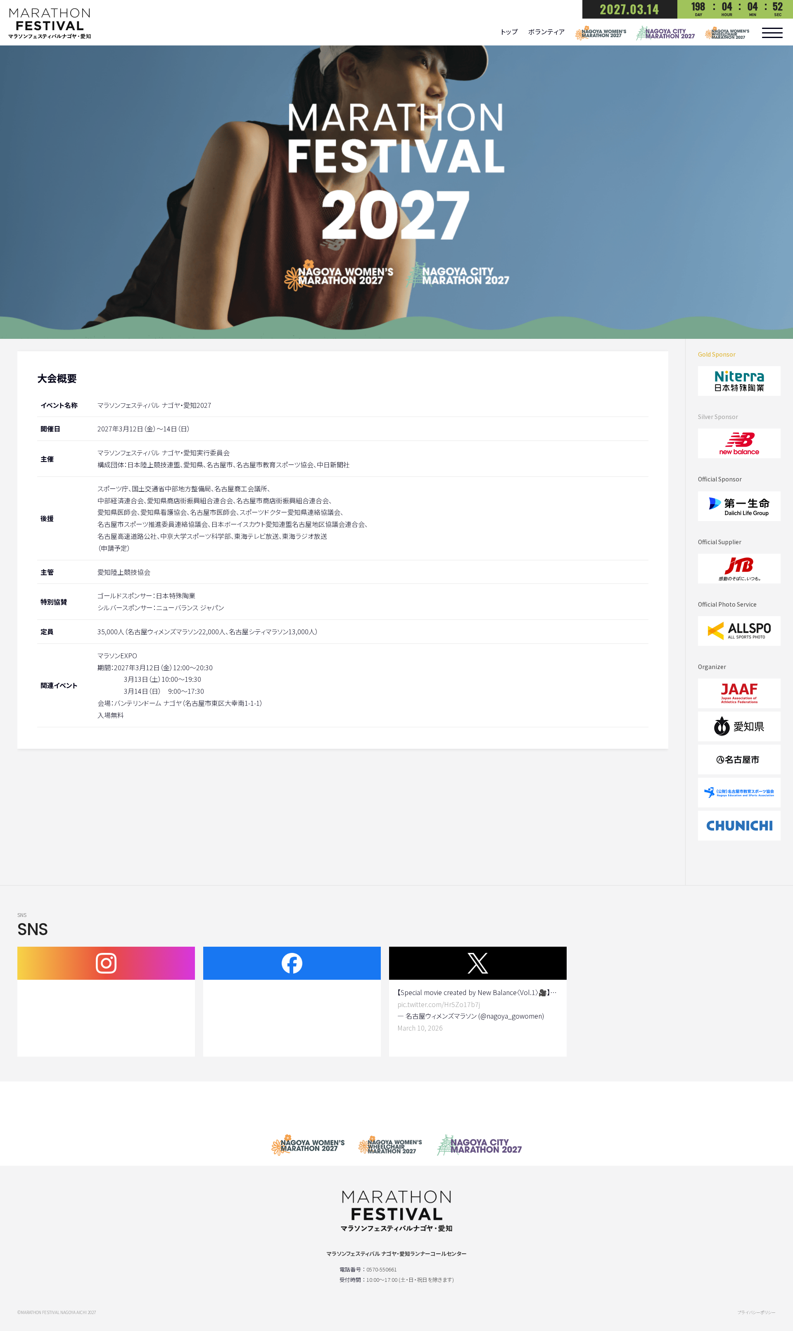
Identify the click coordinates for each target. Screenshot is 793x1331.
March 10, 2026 (420, 1028)
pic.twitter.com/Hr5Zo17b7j (438, 1004)
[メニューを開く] (772, 33)
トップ (509, 31)
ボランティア (546, 31)
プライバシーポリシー (757, 1312)
